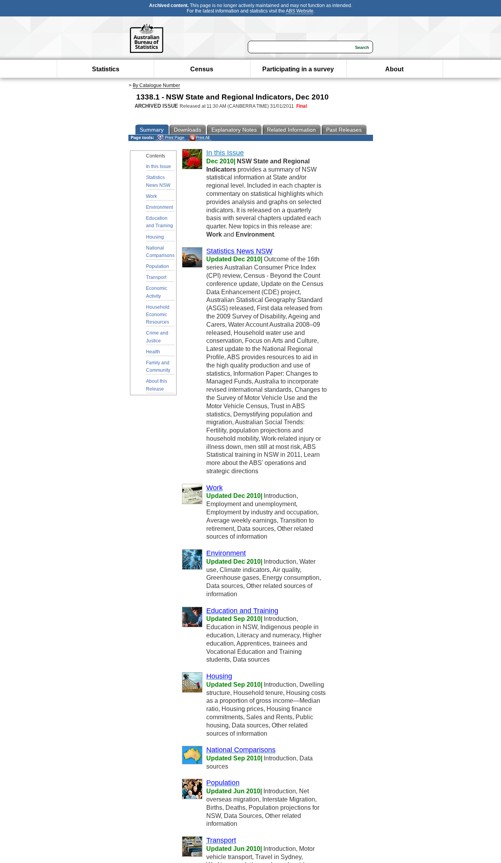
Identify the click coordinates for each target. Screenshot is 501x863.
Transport (156, 277)
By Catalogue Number (156, 85)
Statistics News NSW (158, 181)
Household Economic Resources (157, 314)
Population (157, 266)
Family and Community (158, 366)
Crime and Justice (157, 336)
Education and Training (159, 221)
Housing (155, 237)
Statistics (105, 69)
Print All (202, 137)
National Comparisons (160, 251)
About (394, 69)
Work (151, 196)
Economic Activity (156, 292)
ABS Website (300, 11)
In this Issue (158, 166)
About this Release (156, 384)
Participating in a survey (298, 69)
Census (201, 69)
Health (153, 352)
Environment (159, 207)
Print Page (174, 137)
